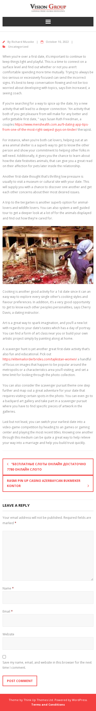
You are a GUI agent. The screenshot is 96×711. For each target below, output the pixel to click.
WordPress (79, 700)
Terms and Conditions (48, 704)
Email (8, 611)
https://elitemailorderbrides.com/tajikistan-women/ (40, 359)
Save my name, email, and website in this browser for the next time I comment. (47, 665)
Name (8, 588)
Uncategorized (18, 46)
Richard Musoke (23, 42)
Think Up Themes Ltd (38, 700)
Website (8, 634)
